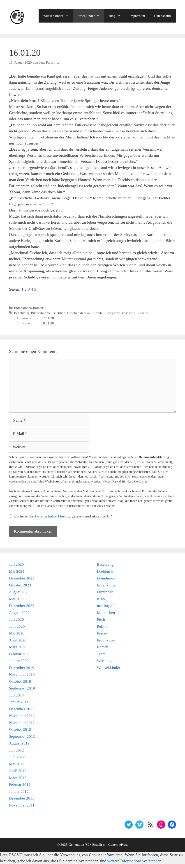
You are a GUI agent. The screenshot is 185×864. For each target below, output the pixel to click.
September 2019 (22, 688)
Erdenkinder (86, 16)
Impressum (137, 16)
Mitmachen (106, 613)
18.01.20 (47, 323)
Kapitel (98, 313)
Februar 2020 (19, 654)
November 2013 (22, 716)
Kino (101, 599)
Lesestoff (128, 313)
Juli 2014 (16, 695)
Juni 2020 (17, 626)
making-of (105, 606)
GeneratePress (118, 844)
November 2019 (22, 674)
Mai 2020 (16, 633)
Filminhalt (105, 592)
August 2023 (19, 592)
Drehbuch (105, 571)
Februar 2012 (19, 784)
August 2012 (19, 743)
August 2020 (19, 613)
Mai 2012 (16, 764)
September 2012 (22, 736)
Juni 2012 (17, 757)
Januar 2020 (19, 661)
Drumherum (106, 578)
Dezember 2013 (21, 709)
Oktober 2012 (20, 729)
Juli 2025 (16, 564)
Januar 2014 (19, 702)
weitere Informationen (125, 861)
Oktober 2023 (20, 585)
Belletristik (21, 313)
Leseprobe (112, 313)
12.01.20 (47, 318)
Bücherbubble (41, 313)
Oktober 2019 (20, 681)
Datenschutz (162, 16)
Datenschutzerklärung (53, 516)
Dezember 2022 (21, 606)
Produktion (106, 640)
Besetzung (105, 564)
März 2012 (17, 778)
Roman (38, 308)
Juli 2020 (16, 619)
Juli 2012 (16, 750)
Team (101, 654)
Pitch (101, 619)
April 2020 (17, 640)
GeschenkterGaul (79, 313)
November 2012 (22, 723)
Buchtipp (59, 313)
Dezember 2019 (21, 668)
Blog (112, 16)
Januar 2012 (19, 791)
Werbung (104, 661)
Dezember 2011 (21, 798)
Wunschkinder (53, 16)
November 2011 (22, 805)
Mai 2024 (16, 571)
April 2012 (17, 771)
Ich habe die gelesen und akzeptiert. (63, 516)
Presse (102, 633)
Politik (102, 626)
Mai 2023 (16, 599)
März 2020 (17, 647)
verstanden (152, 861)
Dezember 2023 (21, 578)
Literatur (142, 313)
